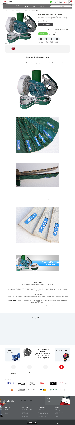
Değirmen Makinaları (41, 409)
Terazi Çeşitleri (24, 410)
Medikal (56, 409)
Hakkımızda (7, 407)
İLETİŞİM (43, 2)
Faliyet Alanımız (7, 412)
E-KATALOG (42, 6)
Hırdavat (56, 413)
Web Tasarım (47, 423)
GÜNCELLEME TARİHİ (52, 32)
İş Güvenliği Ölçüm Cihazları (59, 412)
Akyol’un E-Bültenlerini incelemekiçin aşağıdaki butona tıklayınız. (52, 401)
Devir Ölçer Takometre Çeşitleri (27, 409)
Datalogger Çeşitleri (25, 416)
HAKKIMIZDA (17, 2)
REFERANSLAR (30, 2)
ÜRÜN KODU (40, 28)
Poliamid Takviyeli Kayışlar (20, 10)
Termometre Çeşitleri (25, 413)
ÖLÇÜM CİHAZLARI (18, 6)
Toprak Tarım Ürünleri (58, 410)
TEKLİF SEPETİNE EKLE (47, 24)
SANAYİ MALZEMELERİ (7, 6)
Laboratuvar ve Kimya (58, 415)
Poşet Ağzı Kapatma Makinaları (43, 413)
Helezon (39, 410)
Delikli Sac (39, 415)
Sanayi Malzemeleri (11, 10)
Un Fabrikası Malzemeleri (42, 416)
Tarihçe (6, 410)
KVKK (6, 415)
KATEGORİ (56, 28)
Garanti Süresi (49, 28)
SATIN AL (26, 6)
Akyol (6, 10)
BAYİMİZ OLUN (23, 2)
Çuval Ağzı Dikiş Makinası (42, 412)
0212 (60, 2)
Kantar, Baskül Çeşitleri (25, 412)
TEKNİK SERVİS (34, 6)
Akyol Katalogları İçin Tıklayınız (61, 371)
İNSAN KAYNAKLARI (37, 2)
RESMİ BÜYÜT (9, 43)
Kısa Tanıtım (7, 409)
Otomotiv (56, 416)
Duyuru (6, 413)
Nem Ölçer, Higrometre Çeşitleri (27, 415)
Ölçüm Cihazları (25, 407)
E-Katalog (57, 407)
